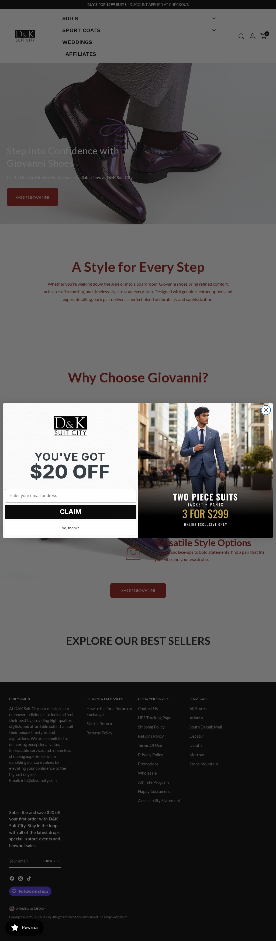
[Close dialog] (266, 410)
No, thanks (71, 528)
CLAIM (71, 512)
